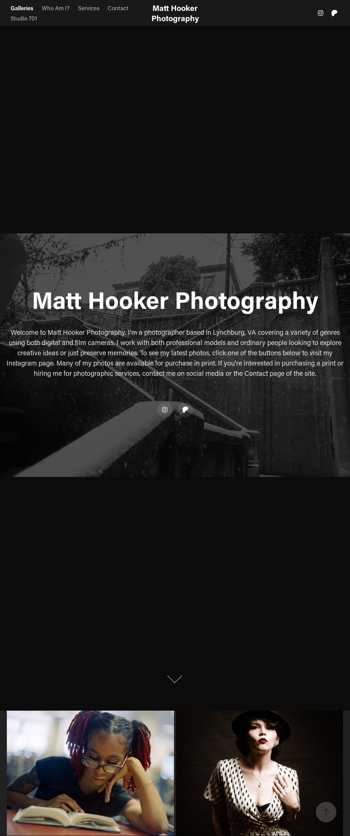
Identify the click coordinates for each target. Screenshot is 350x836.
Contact (118, 8)
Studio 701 (24, 18)
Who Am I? (56, 8)
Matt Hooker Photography (175, 13)
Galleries (22, 8)
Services (88, 8)
